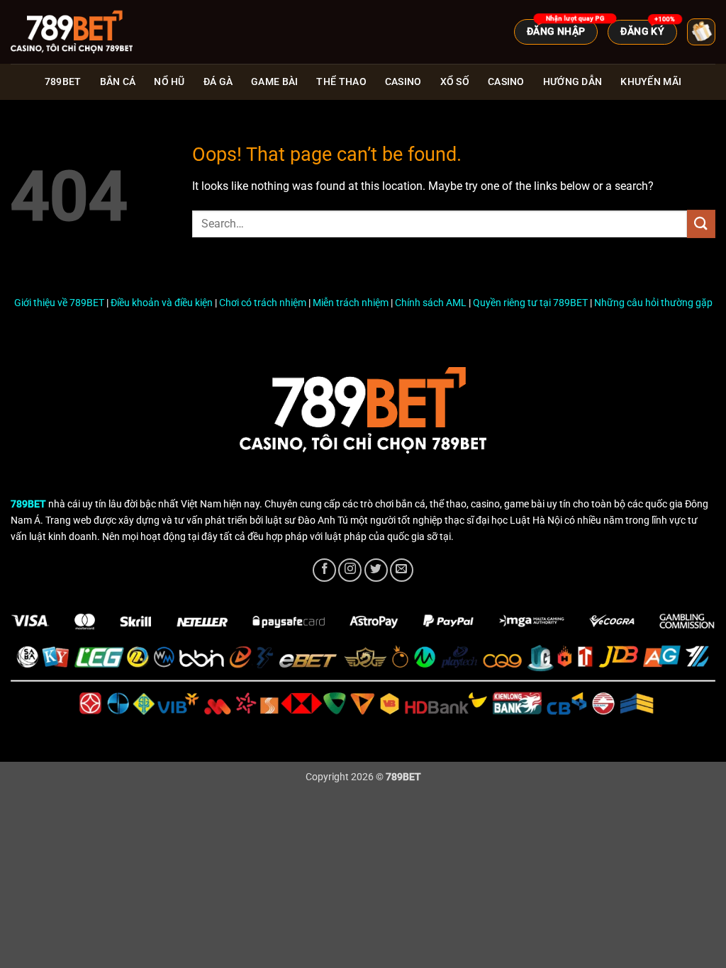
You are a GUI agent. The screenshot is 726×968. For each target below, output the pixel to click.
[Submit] (701, 223)
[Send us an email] (401, 570)
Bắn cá (118, 82)
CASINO (506, 82)
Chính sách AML (431, 303)
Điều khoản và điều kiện (162, 303)
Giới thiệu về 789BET (59, 303)
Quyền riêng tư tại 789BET (530, 303)
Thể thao (341, 82)
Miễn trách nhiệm (351, 303)
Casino (403, 82)
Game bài (274, 82)
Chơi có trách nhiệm (262, 303)
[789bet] (81, 32)
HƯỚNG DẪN (573, 82)
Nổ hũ (169, 82)
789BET (63, 82)
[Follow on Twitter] (376, 570)
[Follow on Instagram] (350, 570)
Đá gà (218, 82)
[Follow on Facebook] (324, 570)
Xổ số (454, 82)
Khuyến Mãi (650, 82)
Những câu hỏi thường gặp (653, 303)
